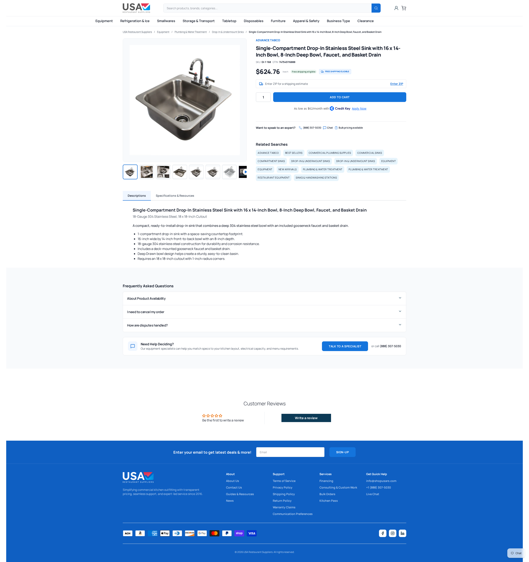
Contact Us (234, 487)
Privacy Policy (282, 487)
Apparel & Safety (306, 21)
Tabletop (229, 21)
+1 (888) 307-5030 (378, 487)
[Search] (376, 8)
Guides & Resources (240, 494)
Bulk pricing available (351, 127)
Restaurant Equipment (274, 177)
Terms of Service (284, 481)
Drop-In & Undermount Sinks (228, 32)
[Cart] (403, 8)
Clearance (365, 21)
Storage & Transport (199, 21)
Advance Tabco (268, 40)
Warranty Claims (284, 507)
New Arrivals (288, 169)
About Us (232, 481)
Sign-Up (342, 452)
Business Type (338, 21)
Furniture (278, 21)
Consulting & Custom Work (338, 487)
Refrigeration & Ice (135, 21)
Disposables (253, 21)
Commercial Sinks (369, 153)
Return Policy (282, 501)
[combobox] (272, 8)
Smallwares (166, 21)
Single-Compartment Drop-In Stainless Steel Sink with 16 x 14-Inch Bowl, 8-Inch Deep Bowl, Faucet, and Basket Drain (315, 32)
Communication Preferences (293, 514)
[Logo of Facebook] (382, 533)
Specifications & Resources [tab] (175, 196)
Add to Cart (340, 97)
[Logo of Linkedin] (402, 533)
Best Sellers (294, 153)
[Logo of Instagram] (392, 533)
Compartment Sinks (271, 161)
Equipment (104, 21)
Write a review (306, 418)
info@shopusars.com (381, 481)
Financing (326, 481)
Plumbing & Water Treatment (191, 32)
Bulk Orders (327, 494)
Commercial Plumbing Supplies (330, 153)
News (230, 501)
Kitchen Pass (328, 501)
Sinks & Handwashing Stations (316, 177)
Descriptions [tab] (137, 196)
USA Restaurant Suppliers (137, 32)
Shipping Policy (284, 494)
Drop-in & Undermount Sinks (310, 161)
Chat (330, 127)
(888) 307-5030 (312, 127)
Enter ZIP (396, 84)
